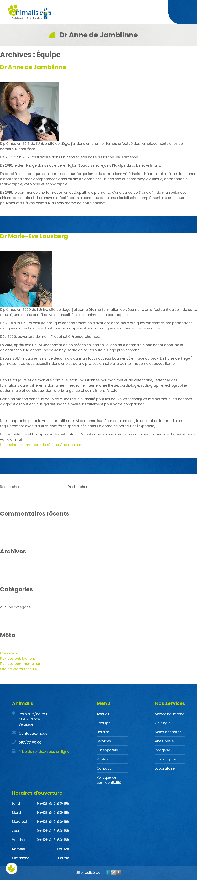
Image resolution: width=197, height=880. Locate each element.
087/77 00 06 (30, 742)
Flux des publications (18, 658)
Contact (104, 768)
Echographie (165, 759)
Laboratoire (165, 768)
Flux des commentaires (20, 663)
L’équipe (103, 722)
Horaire (103, 732)
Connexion (9, 653)
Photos (103, 759)
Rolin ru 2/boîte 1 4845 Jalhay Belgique (33, 719)
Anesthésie (164, 741)
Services (104, 741)
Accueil (103, 713)
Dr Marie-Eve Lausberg (34, 236)
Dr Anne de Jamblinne (33, 67)
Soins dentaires (168, 732)
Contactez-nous (33, 733)
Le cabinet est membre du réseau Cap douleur (40, 444)
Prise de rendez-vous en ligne (44, 751)
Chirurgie (162, 722)
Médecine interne (169, 713)
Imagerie (162, 750)
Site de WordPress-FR (18, 668)
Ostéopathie (107, 750)
